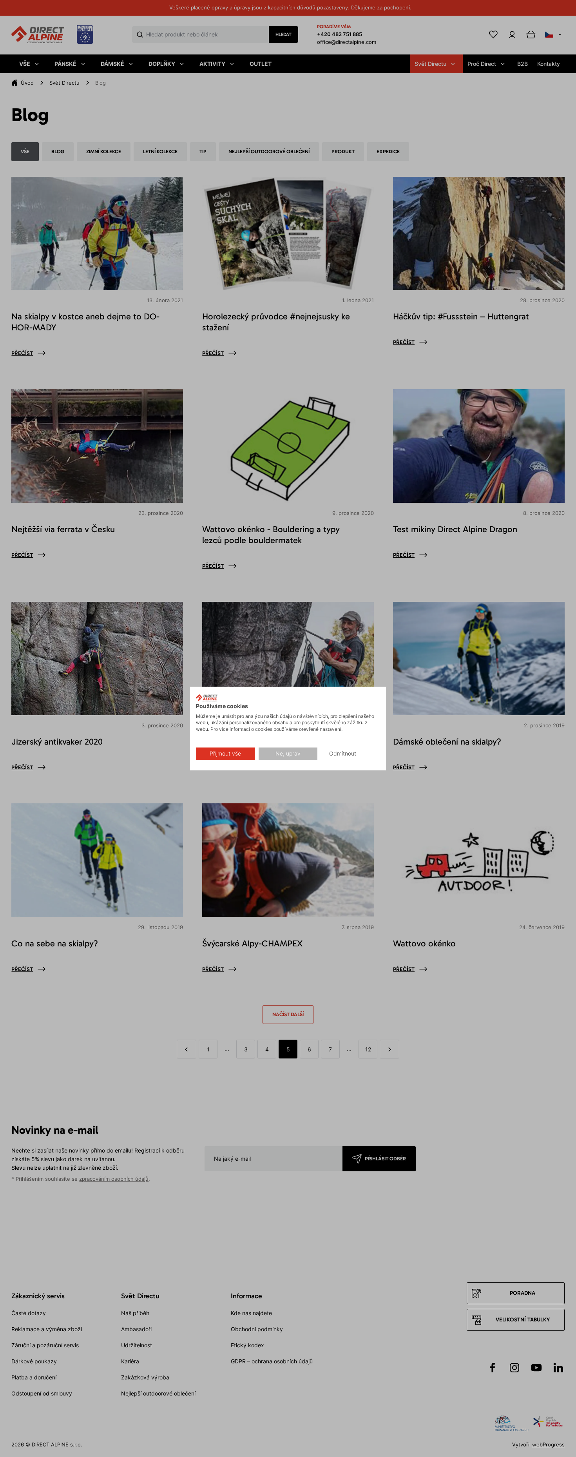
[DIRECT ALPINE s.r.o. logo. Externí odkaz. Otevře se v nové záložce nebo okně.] (206, 697)
